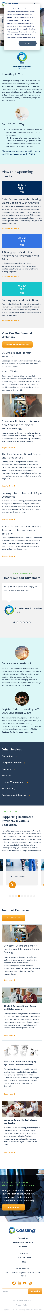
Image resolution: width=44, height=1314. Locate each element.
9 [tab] (34, 896)
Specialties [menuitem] (23, 1238)
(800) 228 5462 (23, 1268)
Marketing (7, 775)
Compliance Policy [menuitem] (22, 1300)
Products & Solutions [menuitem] (23, 1242)
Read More (8, 980)
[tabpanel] (22, 600)
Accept (27, 43)
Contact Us (13, 1207)
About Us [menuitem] (24, 1253)
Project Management (13, 782)
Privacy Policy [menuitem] (22, 1305)
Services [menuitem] (23, 1246)
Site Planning (8, 788)
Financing (7, 769)
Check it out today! (21, 685)
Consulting (7, 756)
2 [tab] (17, 622)
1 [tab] (14, 622)
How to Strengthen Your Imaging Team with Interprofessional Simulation (21, 530)
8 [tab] (31, 896)
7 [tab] (28, 896)
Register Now (7, 447)
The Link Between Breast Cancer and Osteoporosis (22, 455)
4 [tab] (24, 622)
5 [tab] (27, 622)
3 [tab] (20, 622)
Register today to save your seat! (17, 732)
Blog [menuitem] (24, 1262)
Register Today (9, 228)
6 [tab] (30, 622)
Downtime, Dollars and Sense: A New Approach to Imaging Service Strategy (21, 425)
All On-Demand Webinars (17, 344)
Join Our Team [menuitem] (24, 1257)
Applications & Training (14, 794)
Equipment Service (12, 762)
